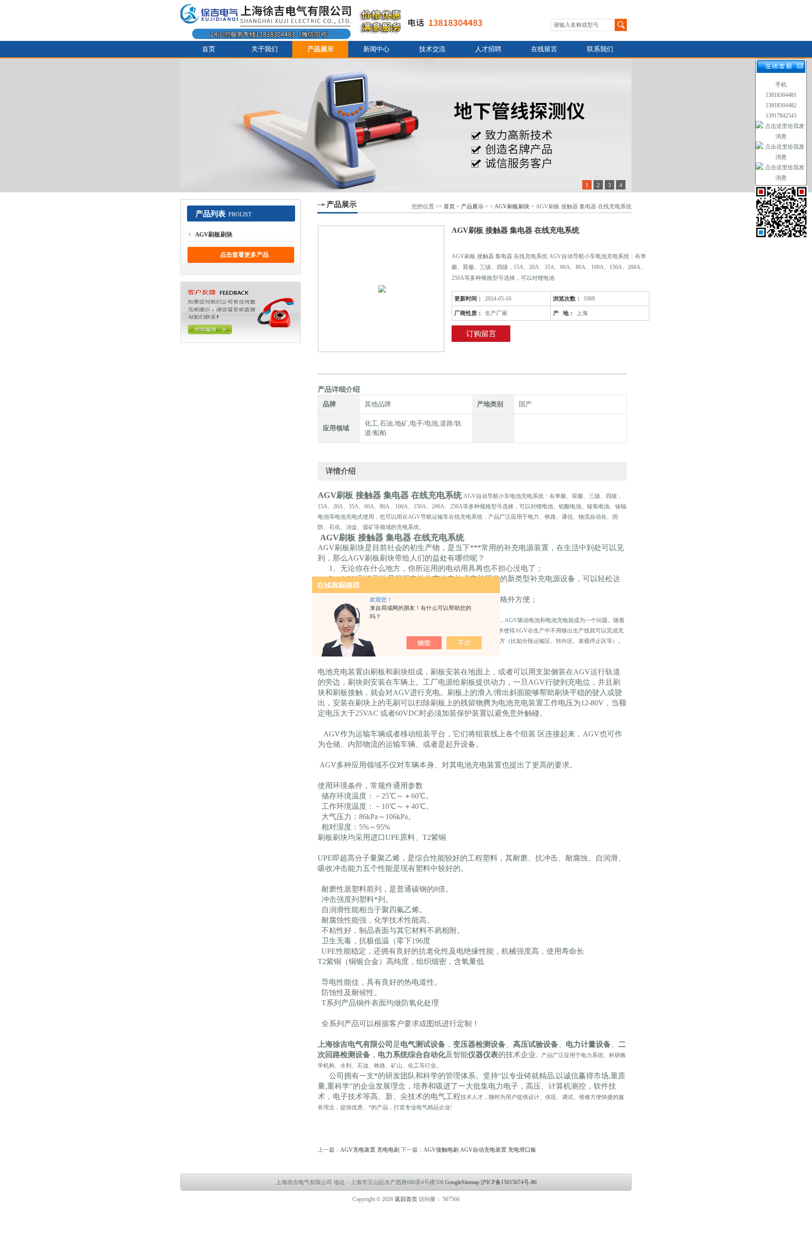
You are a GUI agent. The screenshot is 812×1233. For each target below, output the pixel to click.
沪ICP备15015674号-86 (509, 1182)
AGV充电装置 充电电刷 (369, 1149)
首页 (208, 49)
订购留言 (481, 334)
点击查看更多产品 (244, 254)
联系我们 (600, 49)
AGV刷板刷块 (214, 234)
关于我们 (264, 49)
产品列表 (210, 214)
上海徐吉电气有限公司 (337, 20)
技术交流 (432, 49)
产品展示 (320, 49)
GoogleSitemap (462, 1182)
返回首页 (406, 1199)
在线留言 (544, 49)
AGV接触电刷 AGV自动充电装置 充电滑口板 (479, 1149)
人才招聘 (488, 49)
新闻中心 (376, 49)
